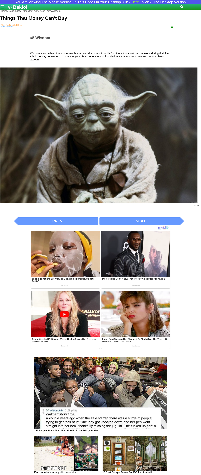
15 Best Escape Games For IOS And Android (127, 472)
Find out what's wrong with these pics (55, 472)
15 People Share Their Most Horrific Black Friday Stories (67, 430)
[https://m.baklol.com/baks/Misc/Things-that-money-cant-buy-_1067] (172, 27)
